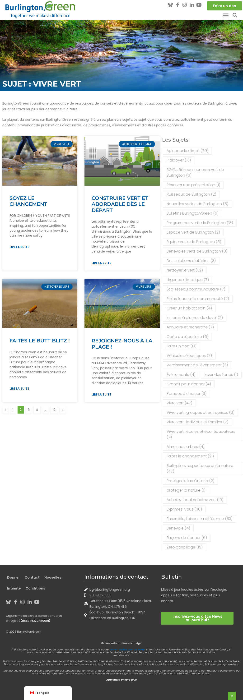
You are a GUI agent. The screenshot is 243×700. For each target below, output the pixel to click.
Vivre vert (179, 403)
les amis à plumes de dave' (195, 317)
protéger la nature (186, 490)
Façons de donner (187, 537)
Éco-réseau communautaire (196, 289)
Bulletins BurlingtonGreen (193, 213)
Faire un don (181, 346)
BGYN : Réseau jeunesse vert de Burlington (195, 172)
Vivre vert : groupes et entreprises (200, 412)
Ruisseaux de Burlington (191, 194)
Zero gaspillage (185, 547)
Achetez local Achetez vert (195, 499)
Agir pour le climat (187, 150)
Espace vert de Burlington (193, 232)
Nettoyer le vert (185, 270)
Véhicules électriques (189, 355)
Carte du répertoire (187, 336)
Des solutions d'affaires (191, 260)
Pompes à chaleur (186, 393)
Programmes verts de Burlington (200, 223)
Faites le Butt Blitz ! (39, 341)
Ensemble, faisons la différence (200, 518)
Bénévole (178, 528)
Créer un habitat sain (189, 308)
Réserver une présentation (193, 185)
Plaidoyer (179, 160)
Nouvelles (52, 577)
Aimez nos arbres (186, 446)
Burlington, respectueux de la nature (200, 468)
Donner (13, 577)
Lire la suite (19, 247)
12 (55, 409)
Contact (32, 577)
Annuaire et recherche (190, 327)
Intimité (14, 588)
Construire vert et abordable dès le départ (120, 204)
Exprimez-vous (184, 509)
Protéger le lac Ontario (190, 481)
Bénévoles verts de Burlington (197, 251)
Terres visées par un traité (127, 649)
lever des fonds (221, 374)
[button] (225, 15)
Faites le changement (190, 456)
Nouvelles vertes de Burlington (197, 204)
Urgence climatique (188, 279)
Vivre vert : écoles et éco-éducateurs (201, 434)
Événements (181, 374)
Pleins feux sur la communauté (198, 298)
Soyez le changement (28, 201)
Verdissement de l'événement (197, 365)
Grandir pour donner (189, 384)
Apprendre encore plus (121, 680)
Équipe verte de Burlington (194, 241)
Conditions (35, 588)
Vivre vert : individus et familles (197, 422)
